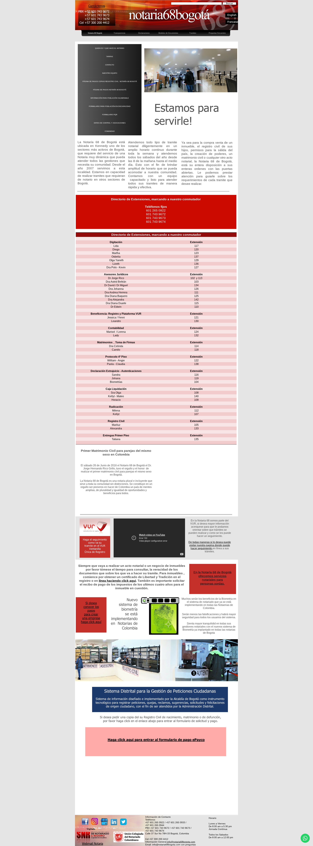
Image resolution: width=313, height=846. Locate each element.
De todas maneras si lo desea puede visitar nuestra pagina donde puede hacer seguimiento (209, 545)
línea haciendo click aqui (117, 580)
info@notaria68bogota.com (180, 841)
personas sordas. (212, 583)
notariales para (212, 579)
